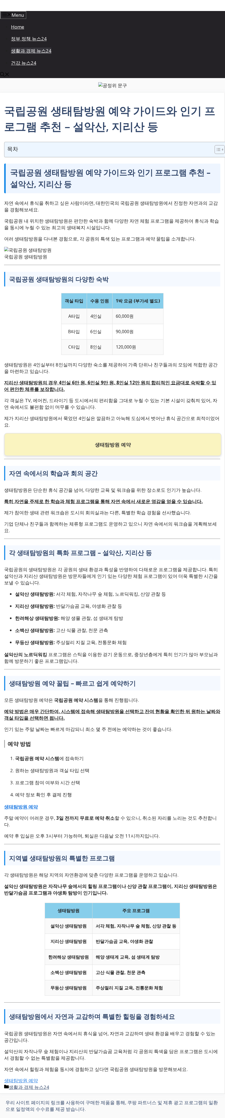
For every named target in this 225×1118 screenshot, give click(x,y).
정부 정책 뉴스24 (29, 38)
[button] (4, 75)
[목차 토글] (216, 149)
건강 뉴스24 (23, 63)
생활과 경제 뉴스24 (31, 51)
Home (17, 27)
